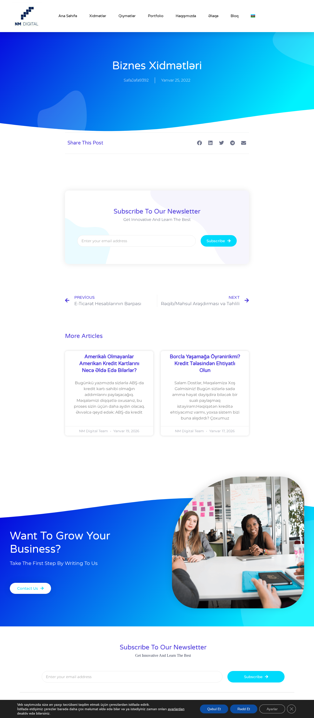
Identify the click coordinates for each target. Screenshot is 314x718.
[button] (199, 143)
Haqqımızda (186, 16)
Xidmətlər (97, 16)
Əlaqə (213, 16)
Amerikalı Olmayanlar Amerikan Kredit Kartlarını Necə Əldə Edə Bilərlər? (109, 363)
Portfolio (155, 16)
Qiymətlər (127, 16)
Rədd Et (243, 709)
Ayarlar (272, 709)
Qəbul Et (214, 709)
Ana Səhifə (67, 16)
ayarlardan (176, 709)
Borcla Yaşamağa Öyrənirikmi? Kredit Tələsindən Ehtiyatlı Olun (205, 363)
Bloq (234, 16)
